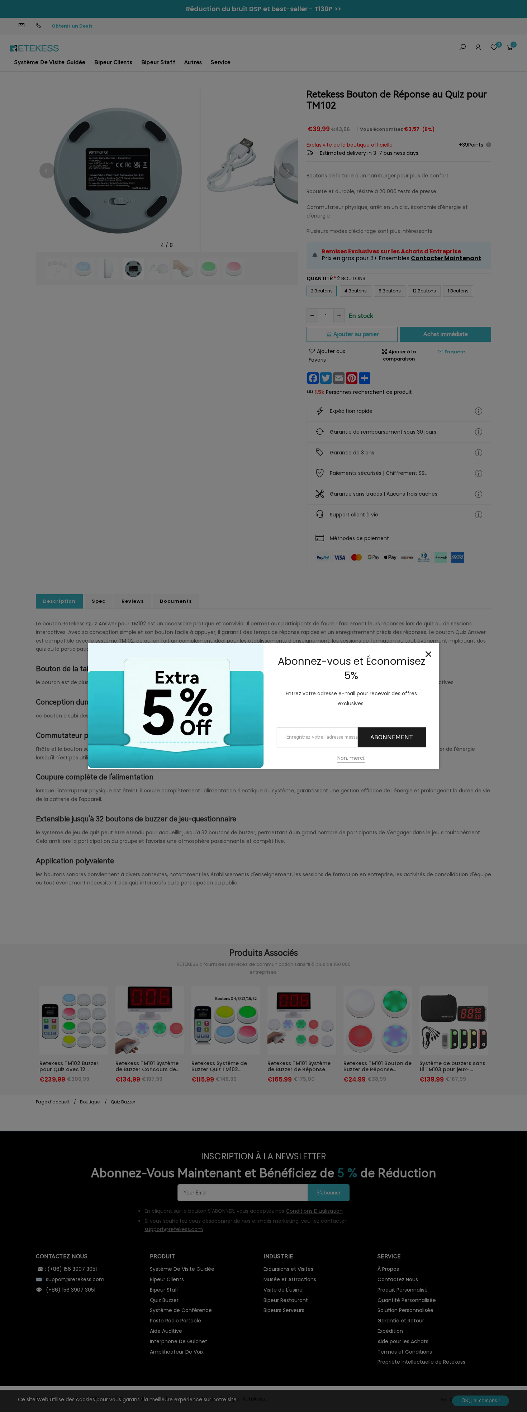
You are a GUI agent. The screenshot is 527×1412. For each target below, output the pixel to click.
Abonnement (391, 737)
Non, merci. (351, 758)
